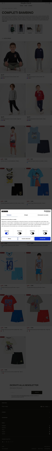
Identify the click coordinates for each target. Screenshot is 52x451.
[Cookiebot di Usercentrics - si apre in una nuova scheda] (45, 211)
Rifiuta (9, 238)
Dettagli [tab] (26, 215)
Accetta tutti (42, 238)
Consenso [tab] (9, 215)
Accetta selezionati (26, 238)
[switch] (19, 233)
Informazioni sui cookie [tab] (43, 215)
